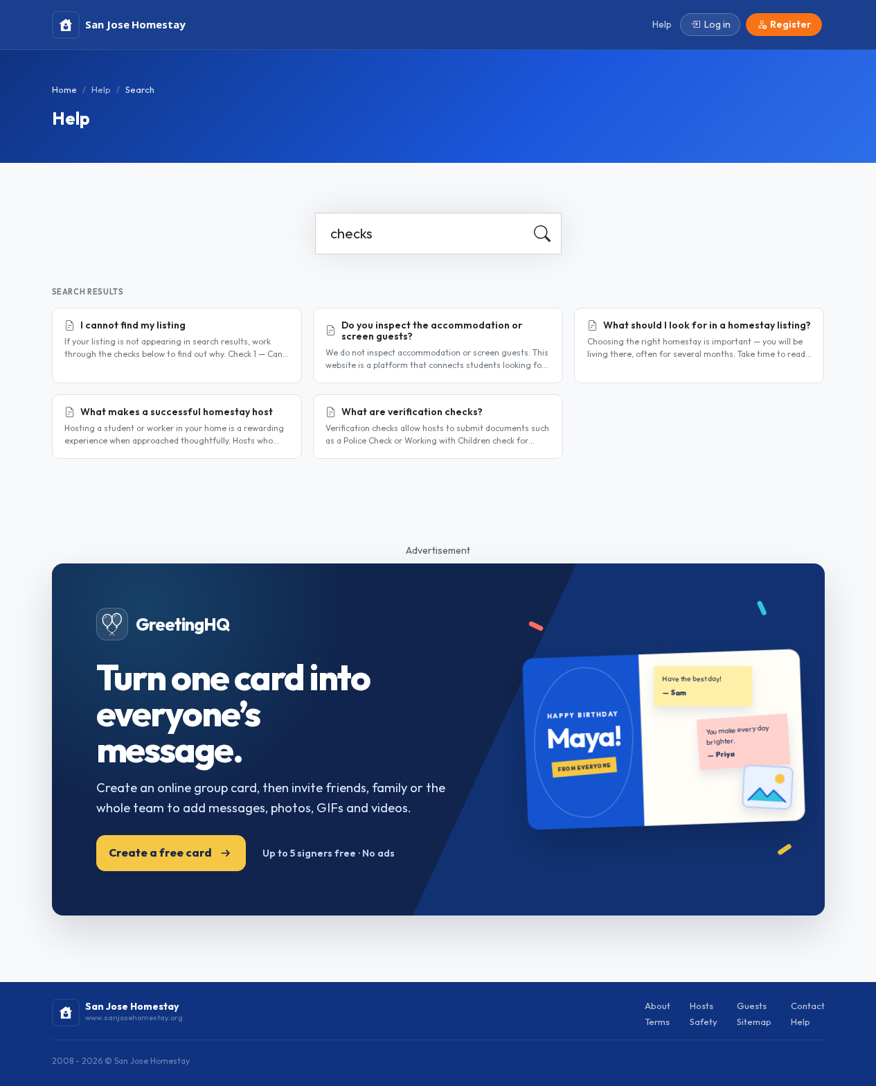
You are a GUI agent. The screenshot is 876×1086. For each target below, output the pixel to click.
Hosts (701, 1005)
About (657, 1005)
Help (101, 89)
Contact (808, 1005)
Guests (752, 1005)
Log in (717, 24)
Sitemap (754, 1021)
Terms (657, 1021)
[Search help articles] (542, 233)
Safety (703, 1021)
